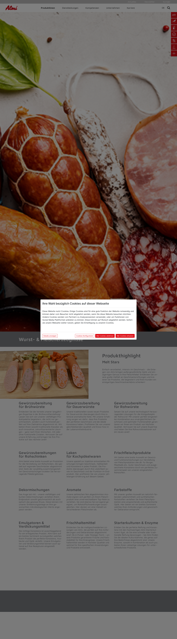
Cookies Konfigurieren (84, 336)
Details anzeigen (49, 336)
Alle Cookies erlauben (125, 336)
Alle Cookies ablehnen (105, 336)
